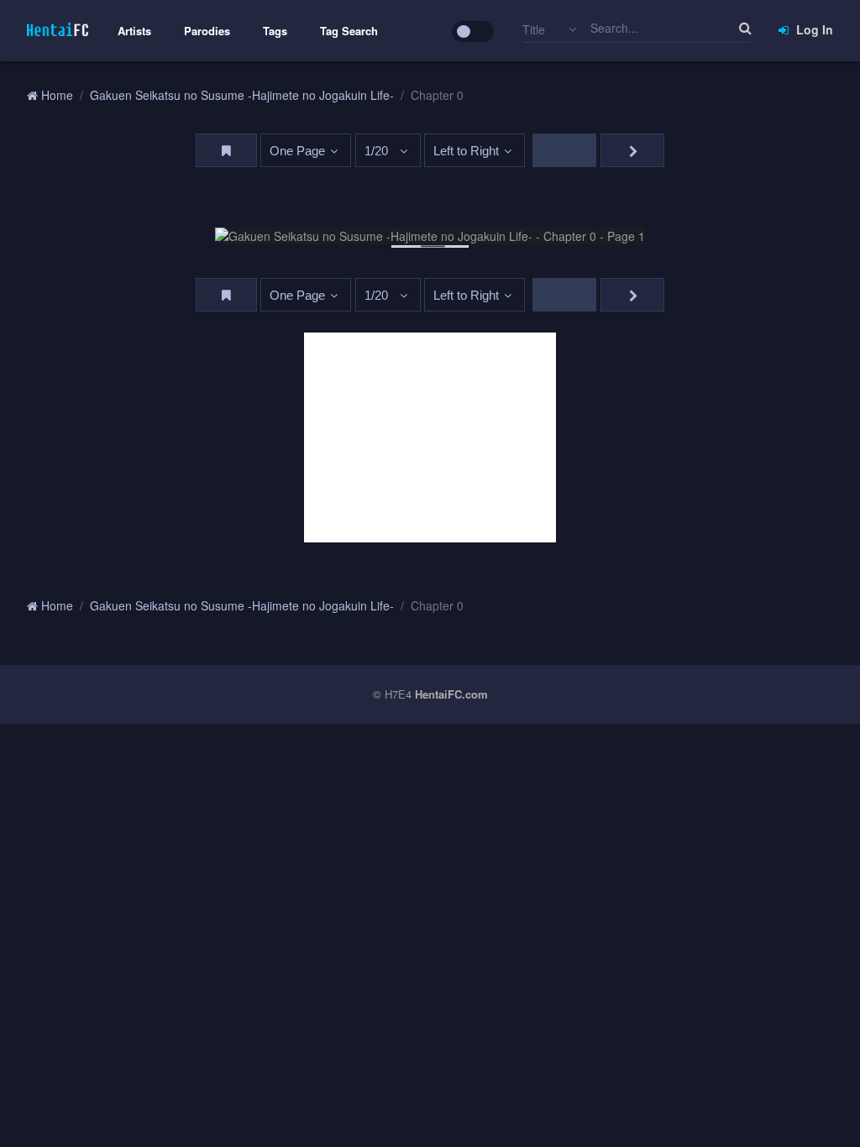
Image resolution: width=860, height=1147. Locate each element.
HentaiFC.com (451, 694)
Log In (813, 29)
